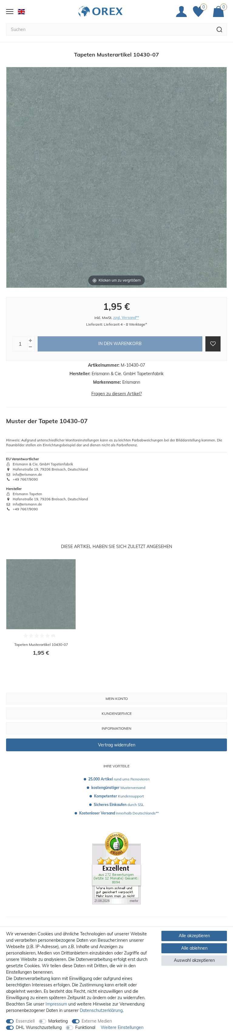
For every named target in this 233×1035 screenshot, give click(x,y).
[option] (41, 611)
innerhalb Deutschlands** (119, 813)
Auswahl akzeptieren (194, 960)
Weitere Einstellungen (122, 1027)
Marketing (58, 1021)
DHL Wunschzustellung (39, 1027)
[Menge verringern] (30, 347)
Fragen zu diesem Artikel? (116, 393)
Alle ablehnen (194, 948)
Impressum (56, 1004)
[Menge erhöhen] (30, 341)
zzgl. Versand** (126, 317)
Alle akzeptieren (194, 935)
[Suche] (219, 29)
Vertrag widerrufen (116, 745)
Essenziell (25, 1021)
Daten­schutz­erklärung (101, 1010)
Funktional (85, 1027)
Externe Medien (97, 1021)
